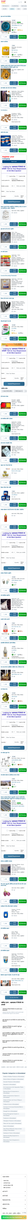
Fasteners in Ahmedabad (9, 1118)
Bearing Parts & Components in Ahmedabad (11, 1092)
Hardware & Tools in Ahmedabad (11, 1133)
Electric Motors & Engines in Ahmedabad (13, 1079)
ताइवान (10, 1213)
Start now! (14, 161)
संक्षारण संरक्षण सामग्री (11, 1067)
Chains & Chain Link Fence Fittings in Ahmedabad (12, 1100)
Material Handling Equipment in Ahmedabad (11, 1136)
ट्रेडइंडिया (3, 1067)
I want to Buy (12, 176)
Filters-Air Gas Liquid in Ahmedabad (12, 1123)
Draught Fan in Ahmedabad (10, 1111)
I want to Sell (22, 176)
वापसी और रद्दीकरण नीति (8, 1185)
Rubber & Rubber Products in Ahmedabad (13, 1076)
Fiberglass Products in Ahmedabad (12, 1120)
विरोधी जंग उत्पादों (20, 1067)
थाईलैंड (14, 1213)
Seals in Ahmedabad (8, 1126)
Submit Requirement (14, 201)
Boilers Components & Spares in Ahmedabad (11, 1096)
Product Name (15, 179)
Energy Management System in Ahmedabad (11, 1114)
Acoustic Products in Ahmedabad (11, 1081)
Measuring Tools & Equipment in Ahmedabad (11, 1140)
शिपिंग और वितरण (7, 1187)
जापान (4, 1213)
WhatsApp (23, 36)
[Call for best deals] (5, 37)
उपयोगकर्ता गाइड (7, 1183)
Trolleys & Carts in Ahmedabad (11, 1104)
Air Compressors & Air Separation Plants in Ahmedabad (13, 1087)
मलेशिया (18, 1213)
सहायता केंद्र (6, 1180)
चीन (7, 1213)
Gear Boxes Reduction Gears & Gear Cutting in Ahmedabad (12, 1129)
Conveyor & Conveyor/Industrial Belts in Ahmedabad (13, 1107)
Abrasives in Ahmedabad (9, 1084)
